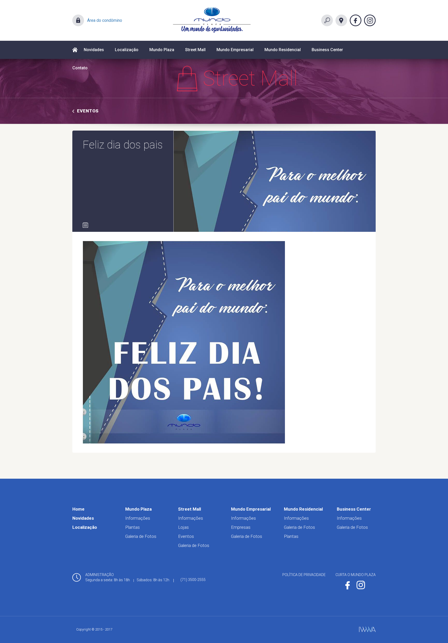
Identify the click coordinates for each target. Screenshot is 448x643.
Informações (137, 518)
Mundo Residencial (282, 49)
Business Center (327, 49)
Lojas (183, 527)
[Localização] (341, 20)
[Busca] (327, 20)
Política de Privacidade (304, 575)
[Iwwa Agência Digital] (367, 629)
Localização (126, 49)
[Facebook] (355, 20)
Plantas (132, 527)
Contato (80, 67)
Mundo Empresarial (235, 49)
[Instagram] (370, 20)
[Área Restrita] (78, 20)
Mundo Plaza (161, 49)
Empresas (240, 527)
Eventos (88, 110)
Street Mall (195, 49)
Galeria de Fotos (140, 536)
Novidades (94, 49)
